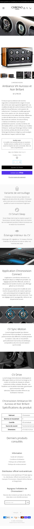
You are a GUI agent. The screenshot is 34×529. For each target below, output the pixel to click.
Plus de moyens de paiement (17, 177)
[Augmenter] (20, 162)
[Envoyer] (27, 502)
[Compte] (24, 8)
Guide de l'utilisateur (17, 457)
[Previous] (1, 54)
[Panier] (30, 8)
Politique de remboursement (17, 464)
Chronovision (19, 521)
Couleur (17, 155)
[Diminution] (14, 162)
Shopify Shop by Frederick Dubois (17, 522)
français (15, 512)
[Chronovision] (17, 8)
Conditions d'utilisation (17, 459)
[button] (27, 8)
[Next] (32, 54)
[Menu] (3, 8)
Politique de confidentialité (17, 462)
